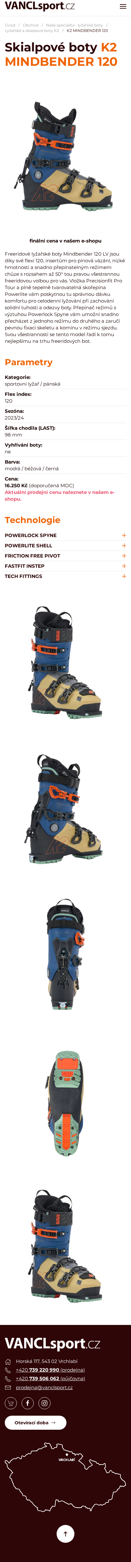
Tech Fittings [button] (23, 576)
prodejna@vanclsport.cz (44, 1387)
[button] (123, 6)
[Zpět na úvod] (40, 6)
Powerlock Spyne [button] (31, 535)
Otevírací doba (32, 1423)
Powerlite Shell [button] (28, 545)
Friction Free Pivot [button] (32, 556)
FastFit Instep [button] (25, 566)
